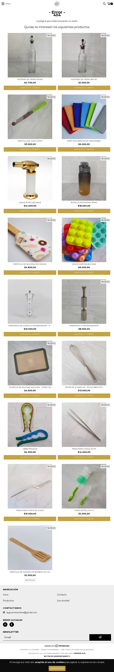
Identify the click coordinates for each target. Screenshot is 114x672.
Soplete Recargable (30, 202)
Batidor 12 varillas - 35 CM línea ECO (84, 387)
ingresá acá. (80, 653)
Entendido (57, 668)
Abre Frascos (30, 449)
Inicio (5, 594)
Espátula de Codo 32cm (30, 141)
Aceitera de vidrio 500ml (30, 79)
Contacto (62, 594)
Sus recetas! (63, 600)
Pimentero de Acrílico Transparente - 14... (30, 326)
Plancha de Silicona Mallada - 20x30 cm (30, 387)
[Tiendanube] (57, 647)
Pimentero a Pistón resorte (84, 326)
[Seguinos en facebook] (12, 624)
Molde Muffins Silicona (84, 264)
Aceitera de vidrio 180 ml (84, 79)
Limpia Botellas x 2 (84, 510)
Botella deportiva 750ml (84, 202)
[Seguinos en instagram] (5, 624)
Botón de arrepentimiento (57, 656)
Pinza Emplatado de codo (30, 510)
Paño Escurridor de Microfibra (84, 141)
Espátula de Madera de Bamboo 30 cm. (30, 572)
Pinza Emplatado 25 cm (84, 449)
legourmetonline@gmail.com (22, 612)
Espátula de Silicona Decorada (30, 264)
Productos (8, 600)
